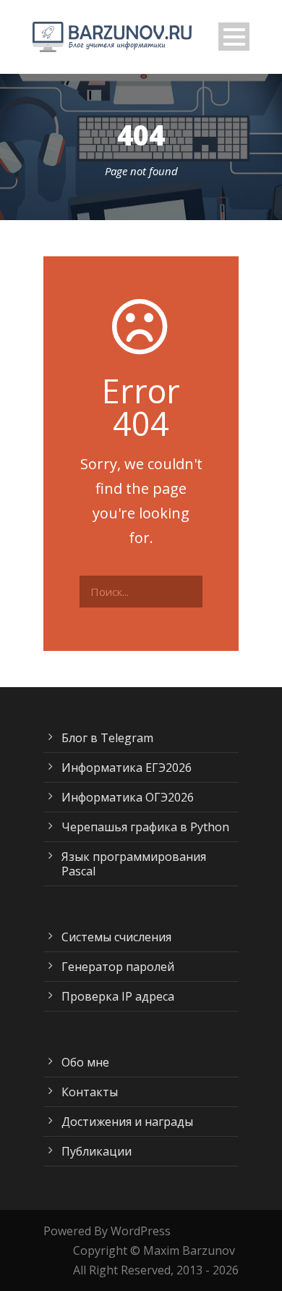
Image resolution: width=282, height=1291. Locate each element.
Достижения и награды (127, 1122)
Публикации (96, 1151)
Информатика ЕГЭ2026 (126, 767)
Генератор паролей (117, 967)
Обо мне (85, 1062)
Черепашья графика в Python (145, 827)
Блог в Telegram (107, 738)
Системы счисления (116, 937)
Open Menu (233, 36)
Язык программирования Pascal (133, 864)
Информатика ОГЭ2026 (127, 797)
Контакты (89, 1092)
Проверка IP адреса (117, 996)
